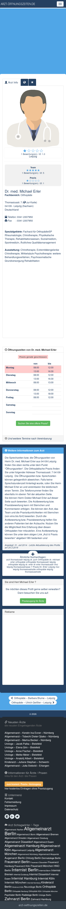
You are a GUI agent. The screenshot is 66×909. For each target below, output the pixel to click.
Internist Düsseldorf (39, 874)
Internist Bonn (45, 870)
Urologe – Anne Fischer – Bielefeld (24, 751)
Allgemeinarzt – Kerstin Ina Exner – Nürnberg (29, 732)
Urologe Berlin (45, 894)
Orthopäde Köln (35, 891)
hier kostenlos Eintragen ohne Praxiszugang (29, 788)
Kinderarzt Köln (17, 887)
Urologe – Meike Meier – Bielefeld (23, 754)
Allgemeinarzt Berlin (28, 830)
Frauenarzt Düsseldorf (38, 862)
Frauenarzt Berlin (17, 861)
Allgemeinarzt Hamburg (22, 845)
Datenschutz (11, 809)
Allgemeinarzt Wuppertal (48, 854)
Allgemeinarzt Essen (44, 841)
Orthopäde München (50, 891)
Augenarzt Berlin (15, 858)
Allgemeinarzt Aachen (14, 829)
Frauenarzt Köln (22, 865)
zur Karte (31, 202)
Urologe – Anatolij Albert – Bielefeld (24, 758)
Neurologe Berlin (33, 886)
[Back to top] (58, 903)
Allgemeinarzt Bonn (26, 834)
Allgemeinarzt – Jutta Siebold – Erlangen (27, 765)
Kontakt (9, 798)
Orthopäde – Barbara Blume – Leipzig (34, 698)
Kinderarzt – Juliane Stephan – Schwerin (27, 762)
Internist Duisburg (21, 874)
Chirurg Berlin (33, 858)
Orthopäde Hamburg (20, 891)
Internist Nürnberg (34, 883)
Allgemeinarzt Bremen (47, 834)
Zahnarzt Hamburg (41, 899)
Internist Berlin (25, 869)
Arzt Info (12, 82)
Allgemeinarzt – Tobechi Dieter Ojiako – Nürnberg (32, 736)
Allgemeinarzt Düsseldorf (19, 842)
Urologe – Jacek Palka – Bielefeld (23, 743)
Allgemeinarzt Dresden (16, 837)
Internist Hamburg (24, 878)
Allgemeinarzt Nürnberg (28, 854)
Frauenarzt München (42, 866)
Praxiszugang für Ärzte (33, 600)
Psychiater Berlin (13, 894)
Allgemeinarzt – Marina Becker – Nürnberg (28, 740)
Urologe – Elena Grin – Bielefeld (22, 747)
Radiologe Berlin (30, 894)
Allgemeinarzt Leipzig (23, 850)
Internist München (16, 882)
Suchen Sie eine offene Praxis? (33, 423)
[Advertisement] (33, 41)
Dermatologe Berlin (51, 858)
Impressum (11, 805)
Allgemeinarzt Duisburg (37, 838)
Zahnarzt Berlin (17, 898)
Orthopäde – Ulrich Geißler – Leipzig (32, 702)
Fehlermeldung (13, 802)
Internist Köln (46, 878)
